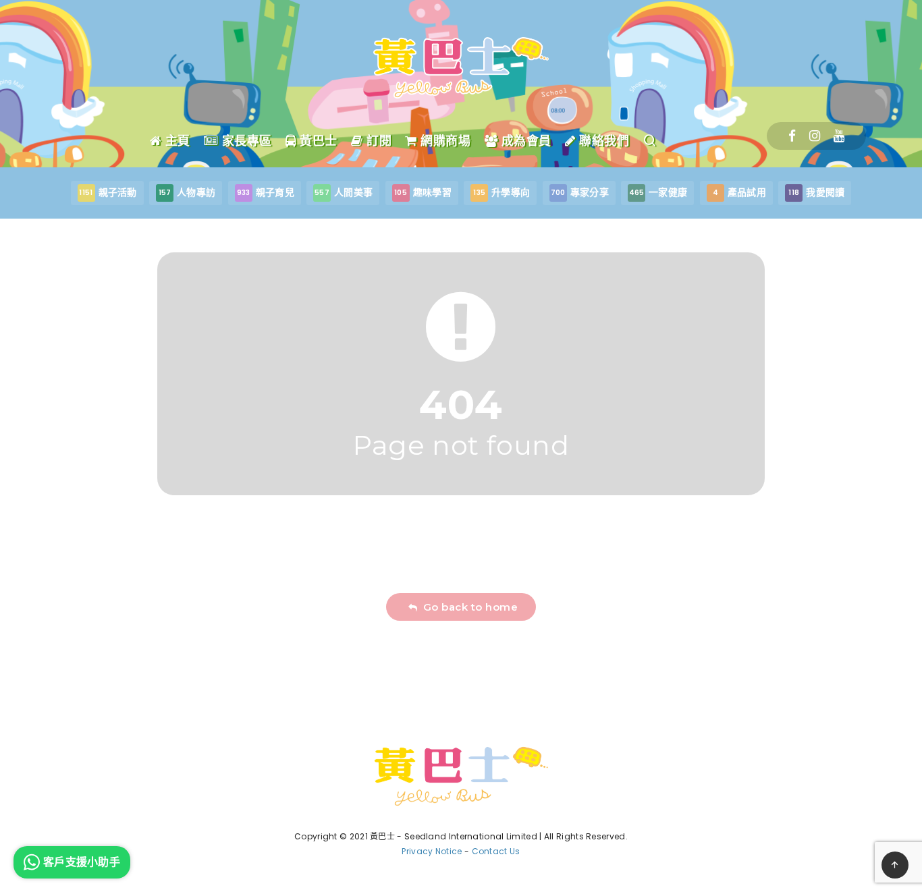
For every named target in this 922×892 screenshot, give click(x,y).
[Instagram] (814, 136)
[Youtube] (839, 136)
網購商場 (443, 141)
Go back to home (467, 607)
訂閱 (377, 141)
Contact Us (496, 851)
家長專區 (245, 141)
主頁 (175, 141)
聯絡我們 (602, 141)
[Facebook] (792, 136)
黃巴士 (316, 141)
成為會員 (524, 141)
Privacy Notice (432, 851)
